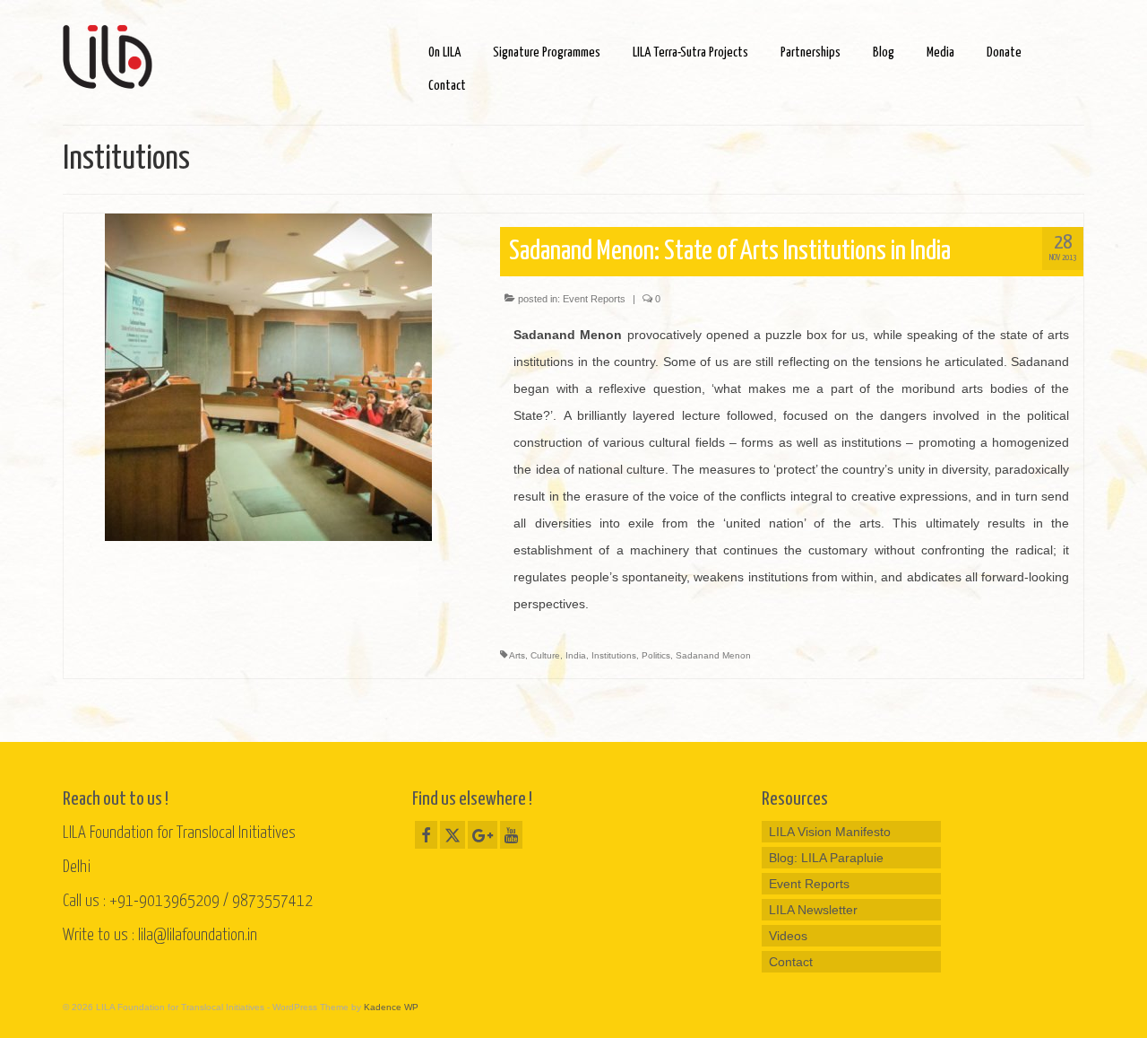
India (575, 655)
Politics (656, 655)
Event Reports (594, 298)
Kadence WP (391, 1007)
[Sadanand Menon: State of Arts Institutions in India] (268, 376)
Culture (545, 655)
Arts (517, 655)
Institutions (613, 655)
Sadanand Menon (713, 655)
